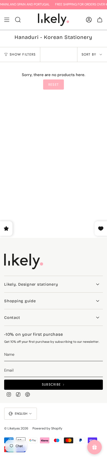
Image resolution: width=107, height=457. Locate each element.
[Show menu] (7, 20)
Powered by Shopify (47, 428)
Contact (12, 317)
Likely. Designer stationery (31, 284)
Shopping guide (20, 301)
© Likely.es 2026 (16, 428)
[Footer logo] (23, 261)
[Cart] (99, 20)
